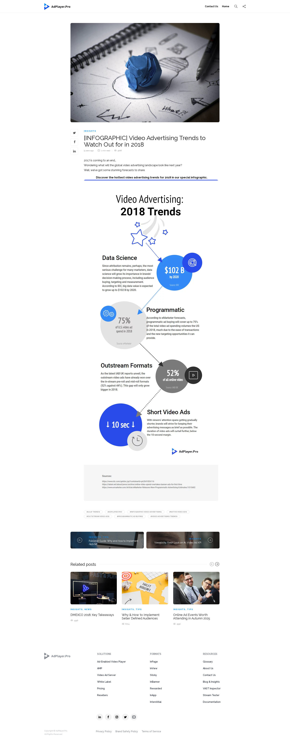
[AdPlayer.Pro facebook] (108, 717)
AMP (99, 668)
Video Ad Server (106, 675)
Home (225, 6)
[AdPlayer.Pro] (57, 656)
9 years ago (89, 151)
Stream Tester (211, 695)
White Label (104, 681)
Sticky (153, 675)
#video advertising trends (164, 516)
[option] (93, 596)
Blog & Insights (211, 681)
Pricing (101, 688)
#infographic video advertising (146, 512)
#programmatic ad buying (130, 516)
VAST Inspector (212, 688)
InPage (154, 661)
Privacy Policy (104, 731)
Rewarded (156, 688)
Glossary (208, 661)
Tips (106, 537)
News (88, 609)
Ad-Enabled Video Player (111, 661)
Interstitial (155, 702)
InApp (153, 695)
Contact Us (211, 6)
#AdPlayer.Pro (115, 512)
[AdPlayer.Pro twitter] (125, 717)
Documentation (212, 702)
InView (153, 668)
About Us (208, 668)
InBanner (155, 681)
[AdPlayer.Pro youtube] (134, 717)
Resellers (102, 695)
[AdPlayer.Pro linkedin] (99, 717)
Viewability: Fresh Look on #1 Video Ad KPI (177, 542)
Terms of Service (151, 731)
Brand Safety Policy (126, 731)
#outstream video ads (98, 516)
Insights (90, 131)
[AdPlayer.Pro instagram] (116, 717)
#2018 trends (93, 512)
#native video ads (178, 512)
